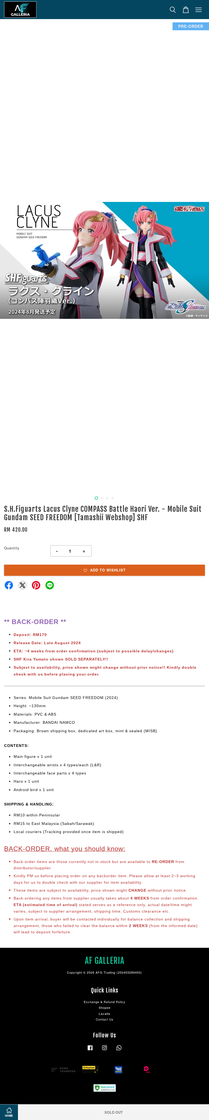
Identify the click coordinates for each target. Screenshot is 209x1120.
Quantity (12, 547)
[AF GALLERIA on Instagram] (104, 1050)
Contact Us (104, 1019)
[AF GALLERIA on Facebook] (90, 1050)
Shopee (104, 1007)
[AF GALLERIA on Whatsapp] (119, 1050)
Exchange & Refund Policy (104, 1002)
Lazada (104, 1013)
